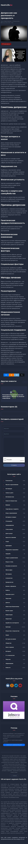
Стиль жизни (9, 529)
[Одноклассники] (11, 375)
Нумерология (9, 582)
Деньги (8, 602)
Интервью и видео (11, 517)
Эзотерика (9, 574)
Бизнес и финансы (11, 586)
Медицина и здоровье (12, 549)
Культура (8, 626)
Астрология (9, 578)
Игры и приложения (11, 513)
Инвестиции (9, 614)
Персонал (8, 598)
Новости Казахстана (11, 500)
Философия (9, 570)
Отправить (14, 465)
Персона (8, 659)
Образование (9, 663)
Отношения (9, 521)
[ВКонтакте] (6, 375)
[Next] (26, 382)
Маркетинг (9, 618)
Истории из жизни (11, 639)
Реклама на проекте (11, 566)
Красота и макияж (11, 537)
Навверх (15, 775)
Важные (8, 505)
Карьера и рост (10, 594)
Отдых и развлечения (12, 557)
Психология (16, 21)
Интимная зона (10, 496)
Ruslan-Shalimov (7, 21)
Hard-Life (6, 5)
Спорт (7, 541)
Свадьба (8, 553)
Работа (8, 590)
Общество (8, 643)
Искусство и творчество (12, 631)
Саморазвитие (10, 525)
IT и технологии (10, 655)
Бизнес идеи (9, 610)
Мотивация (9, 488)
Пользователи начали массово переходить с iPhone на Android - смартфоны (13, 396)
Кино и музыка (10, 647)
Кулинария (9, 545)
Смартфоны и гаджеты (12, 509)
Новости (8, 667)
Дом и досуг (9, 533)
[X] (21, 375)
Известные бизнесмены (12, 606)
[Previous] (24, 382)
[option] (14, 394)
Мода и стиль (9, 561)
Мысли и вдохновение (12, 484)
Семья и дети (9, 492)
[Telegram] (16, 375)
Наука (7, 635)
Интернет (8, 651)
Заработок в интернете (12, 622)
